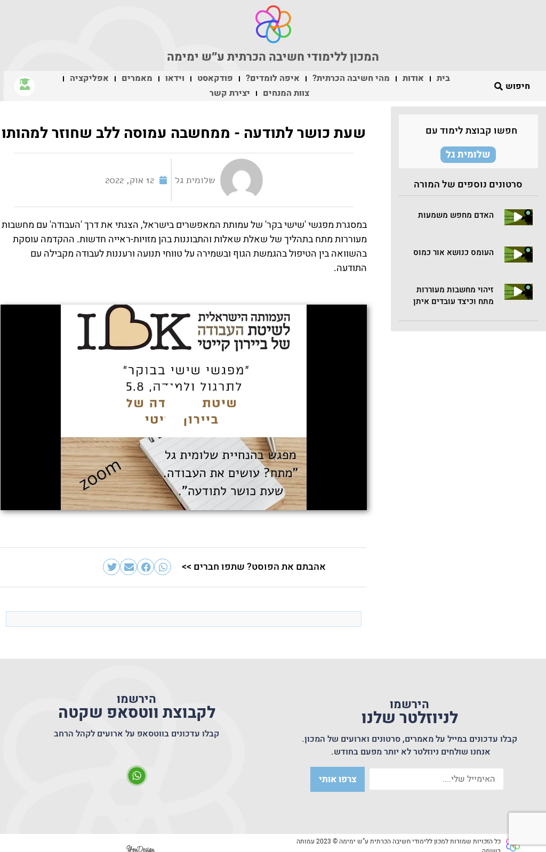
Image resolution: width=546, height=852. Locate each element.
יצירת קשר (230, 93)
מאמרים (137, 78)
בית (443, 78)
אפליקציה (89, 78)
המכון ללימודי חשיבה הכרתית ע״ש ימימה (273, 56)
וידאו (174, 78)
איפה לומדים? (273, 78)
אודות (413, 78)
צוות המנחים (286, 93)
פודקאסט (215, 78)
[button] (518, 217)
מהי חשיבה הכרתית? (351, 78)
